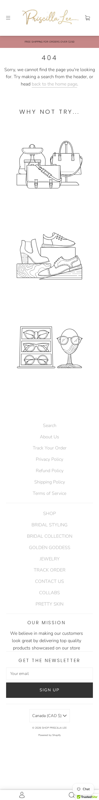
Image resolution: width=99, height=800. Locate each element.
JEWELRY (50, 559)
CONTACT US (49, 581)
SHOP (49, 513)
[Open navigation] (11, 18)
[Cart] (87, 17)
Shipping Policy (49, 482)
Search (49, 425)
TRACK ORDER (49, 570)
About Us (49, 437)
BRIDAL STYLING (49, 525)
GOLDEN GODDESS (49, 548)
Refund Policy (49, 471)
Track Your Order (50, 448)
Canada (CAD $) (47, 716)
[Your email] (49, 674)
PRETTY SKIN (49, 604)
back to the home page (54, 84)
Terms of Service (49, 493)
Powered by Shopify (49, 735)
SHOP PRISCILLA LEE (54, 728)
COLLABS (49, 593)
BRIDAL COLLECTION (49, 536)
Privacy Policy (49, 459)
